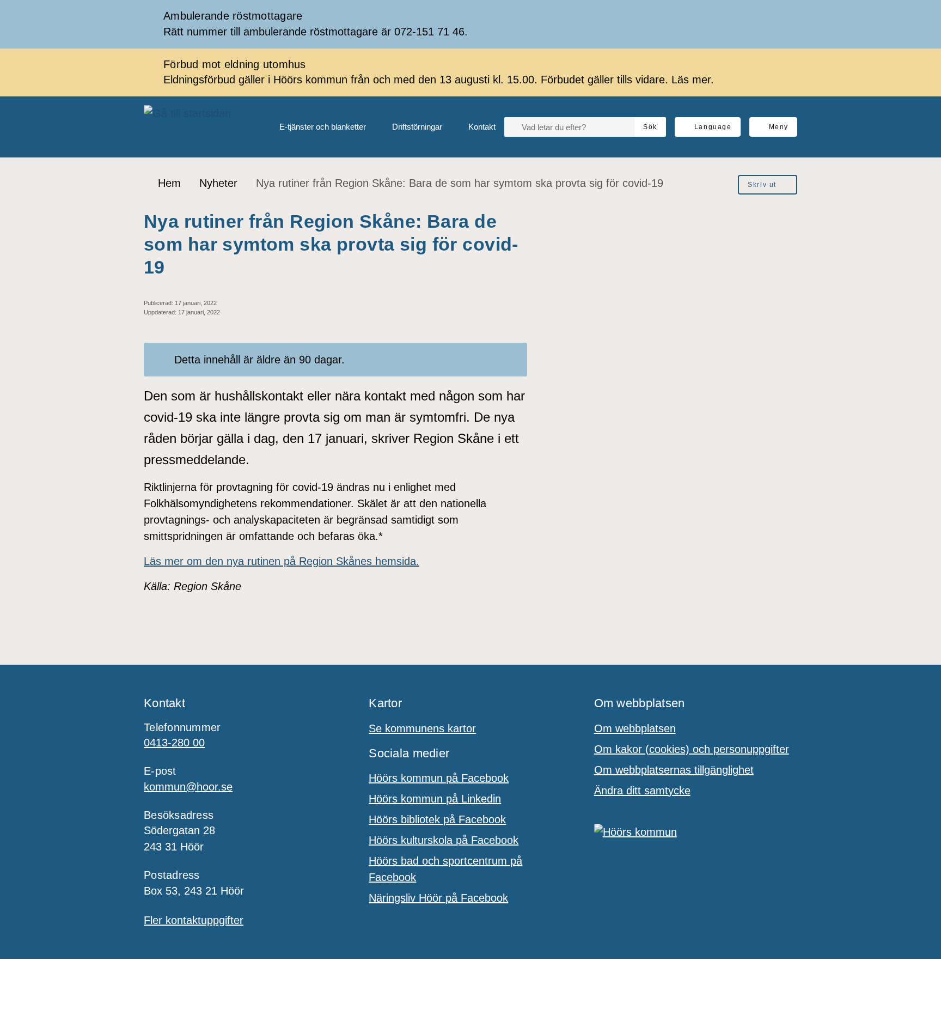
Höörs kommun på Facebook (439, 778)
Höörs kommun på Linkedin (435, 799)
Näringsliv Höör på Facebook (438, 898)
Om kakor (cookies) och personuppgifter (691, 749)
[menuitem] (314, 127)
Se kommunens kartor (422, 728)
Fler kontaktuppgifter (193, 920)
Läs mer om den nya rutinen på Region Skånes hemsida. (281, 561)
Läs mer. (692, 80)
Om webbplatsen (635, 728)
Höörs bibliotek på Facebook (437, 819)
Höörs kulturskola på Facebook (443, 840)
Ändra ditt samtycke (642, 791)
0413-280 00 (174, 743)
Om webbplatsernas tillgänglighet (674, 770)
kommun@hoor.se (188, 787)
